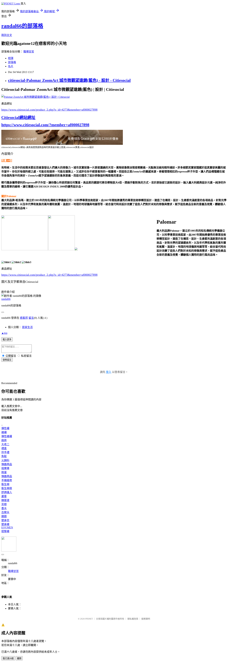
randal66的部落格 (22, 26)
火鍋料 (5, 460)
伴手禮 (5, 452)
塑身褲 (5, 524)
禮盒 (4, 448)
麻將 (4, 440)
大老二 (5, 444)
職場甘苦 (28, 51)
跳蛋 (4, 472)
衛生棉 (5, 484)
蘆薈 (4, 496)
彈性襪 (5, 428)
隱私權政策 (132, 619)
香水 (4, 508)
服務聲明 (145, 619)
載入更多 (7, 339)
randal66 (6, 299)
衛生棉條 (6, 488)
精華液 (5, 500)
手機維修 (6, 480)
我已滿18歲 (8, 658)
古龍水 (5, 512)
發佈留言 (7, 360)
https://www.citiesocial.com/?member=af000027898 (45, 125)
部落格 (12, 62)
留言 (31, 317)
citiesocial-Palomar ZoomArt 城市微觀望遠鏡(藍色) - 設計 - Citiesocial (69, 80)
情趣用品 (6, 464)
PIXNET (89, 619)
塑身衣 (5, 520)
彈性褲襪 (6, 436)
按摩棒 (5, 468)
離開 (19, 658)
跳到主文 (6, 35)
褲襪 (4, 432)
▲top (4, 333)
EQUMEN (7, 527)
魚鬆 (4, 456)
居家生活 (27, 327)
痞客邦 (24, 317)
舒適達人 (6, 492)
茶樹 (4, 504)
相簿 (10, 58)
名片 (10, 66)
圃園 (4, 516)
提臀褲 (5, 531)
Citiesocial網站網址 (18, 117)
